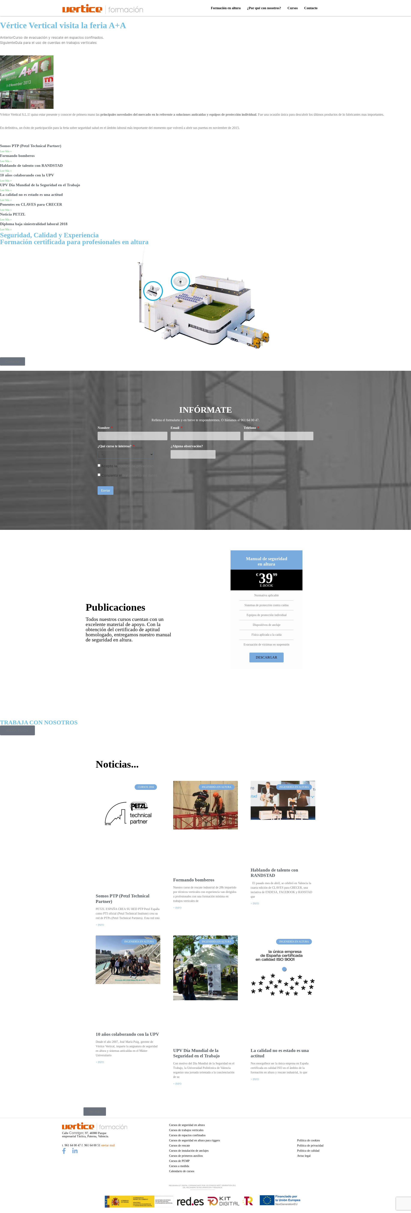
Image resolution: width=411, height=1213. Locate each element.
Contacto (310, 8)
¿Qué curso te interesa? (115, 446)
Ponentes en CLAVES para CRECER (31, 204)
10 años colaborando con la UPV (27, 175)
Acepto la (127, 466)
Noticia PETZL (12, 214)
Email (175, 428)
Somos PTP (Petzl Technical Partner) (30, 146)
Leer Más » (6, 151)
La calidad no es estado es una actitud (31, 194)
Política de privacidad (310, 1145)
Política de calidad (308, 1150)
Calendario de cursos (181, 1171)
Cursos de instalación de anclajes (188, 1150)
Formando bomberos (17, 156)
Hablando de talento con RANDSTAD (31, 165)
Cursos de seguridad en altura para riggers (194, 1140)
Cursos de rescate (179, 1145)
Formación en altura (226, 8)
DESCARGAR (266, 657)
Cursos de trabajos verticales (186, 1130)
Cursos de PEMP (179, 1161)
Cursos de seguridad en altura (187, 1125)
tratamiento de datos (140, 475)
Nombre (104, 428)
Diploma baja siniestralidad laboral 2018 (33, 224)
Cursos (292, 8)
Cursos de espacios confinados (187, 1135)
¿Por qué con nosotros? (264, 8)
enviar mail (108, 1145)
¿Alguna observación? (187, 446)
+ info (100, 924)
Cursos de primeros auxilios (186, 1155)
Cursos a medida (179, 1166)
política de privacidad (135, 466)
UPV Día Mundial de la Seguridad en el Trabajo (40, 185)
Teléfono (250, 428)
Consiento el (129, 475)
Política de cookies (308, 1140)
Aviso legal (304, 1155)
